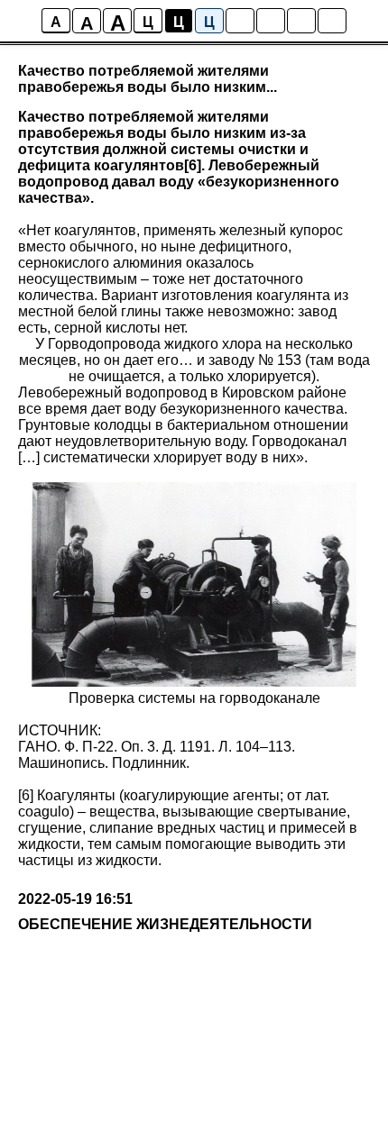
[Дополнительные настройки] (301, 20)
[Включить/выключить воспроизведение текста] (270, 20)
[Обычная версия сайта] (332, 20)
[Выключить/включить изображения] (240, 20)
